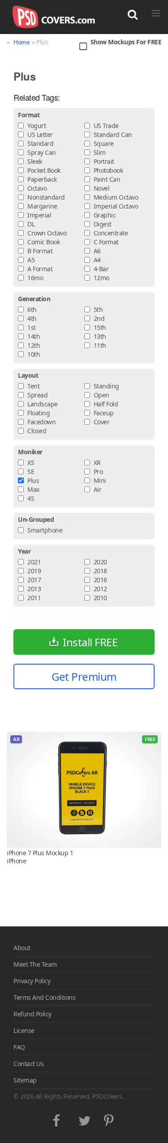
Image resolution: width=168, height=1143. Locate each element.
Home (21, 42)
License (23, 1030)
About (21, 947)
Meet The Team (35, 964)
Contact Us (28, 1063)
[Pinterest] (110, 1118)
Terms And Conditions (44, 997)
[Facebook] (58, 1118)
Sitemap (25, 1080)
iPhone (16, 861)
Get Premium (84, 676)
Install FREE (90, 642)
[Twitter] (84, 1118)
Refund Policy (32, 1014)
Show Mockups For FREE (126, 42)
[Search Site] (133, 14)
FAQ (19, 1047)
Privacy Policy (31, 981)
